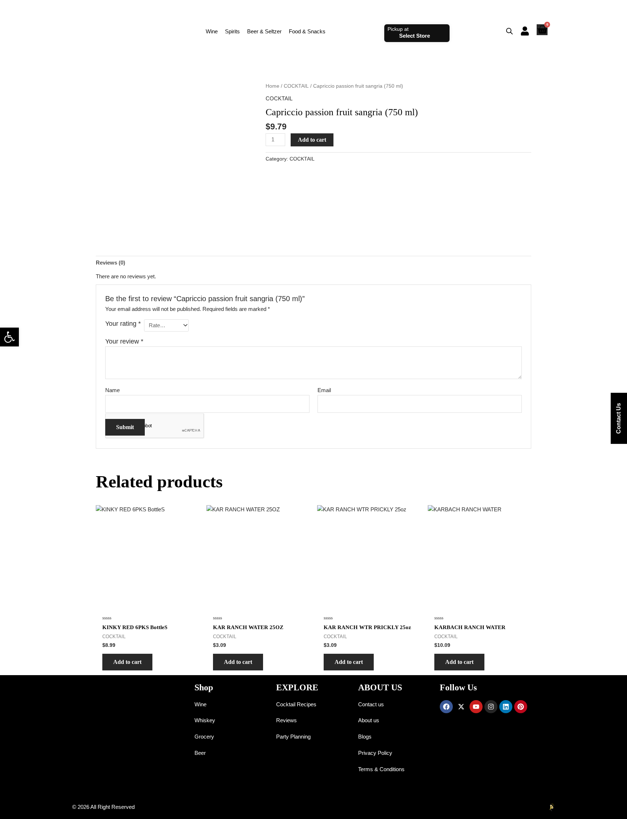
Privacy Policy (375, 753)
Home (272, 86)
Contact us (371, 704)
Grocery (204, 736)
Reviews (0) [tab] (110, 262)
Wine (212, 31)
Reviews (286, 720)
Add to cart (312, 140)
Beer (200, 753)
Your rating (123, 323)
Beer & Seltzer (264, 31)
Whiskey (204, 720)
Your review (124, 341)
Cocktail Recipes (296, 704)
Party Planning (293, 736)
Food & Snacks (307, 31)
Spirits (232, 31)
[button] (9, 337)
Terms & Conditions (381, 769)
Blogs (365, 736)
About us (368, 720)
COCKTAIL (296, 86)
